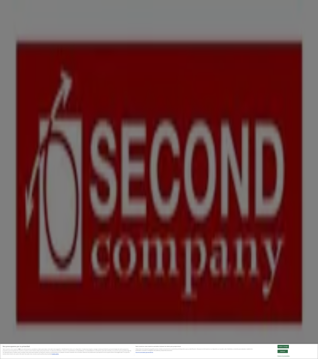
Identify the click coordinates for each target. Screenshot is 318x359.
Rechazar (282, 351)
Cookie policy (55, 354)
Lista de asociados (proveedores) (144, 352)
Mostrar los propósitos (284, 356)
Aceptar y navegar (283, 346)
